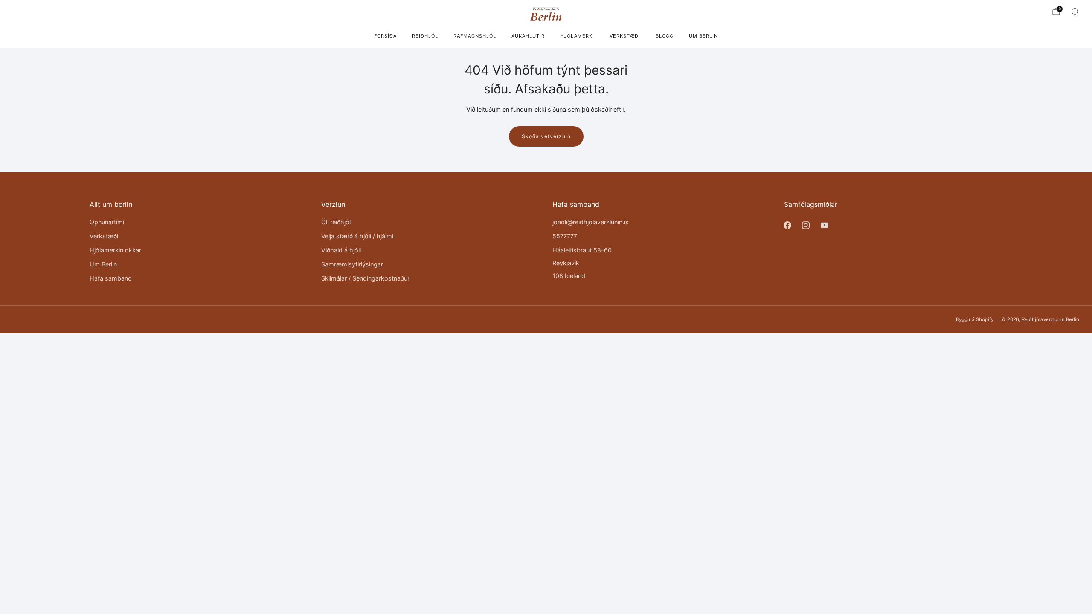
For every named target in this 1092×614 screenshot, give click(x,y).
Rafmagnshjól (474, 36)
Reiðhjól (425, 36)
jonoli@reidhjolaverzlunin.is (590, 222)
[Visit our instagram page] (806, 225)
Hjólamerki (577, 36)
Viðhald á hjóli (341, 250)
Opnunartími (107, 222)
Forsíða (385, 36)
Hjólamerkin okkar (115, 250)
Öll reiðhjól (336, 222)
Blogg (665, 36)
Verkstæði (625, 36)
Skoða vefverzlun (546, 136)
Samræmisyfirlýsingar (352, 264)
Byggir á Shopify (974, 319)
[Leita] (1075, 11)
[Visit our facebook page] (787, 225)
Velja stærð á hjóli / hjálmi (357, 236)
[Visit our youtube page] (824, 225)
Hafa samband (111, 278)
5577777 (564, 236)
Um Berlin (703, 36)
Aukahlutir (528, 36)
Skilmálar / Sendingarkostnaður (365, 278)
